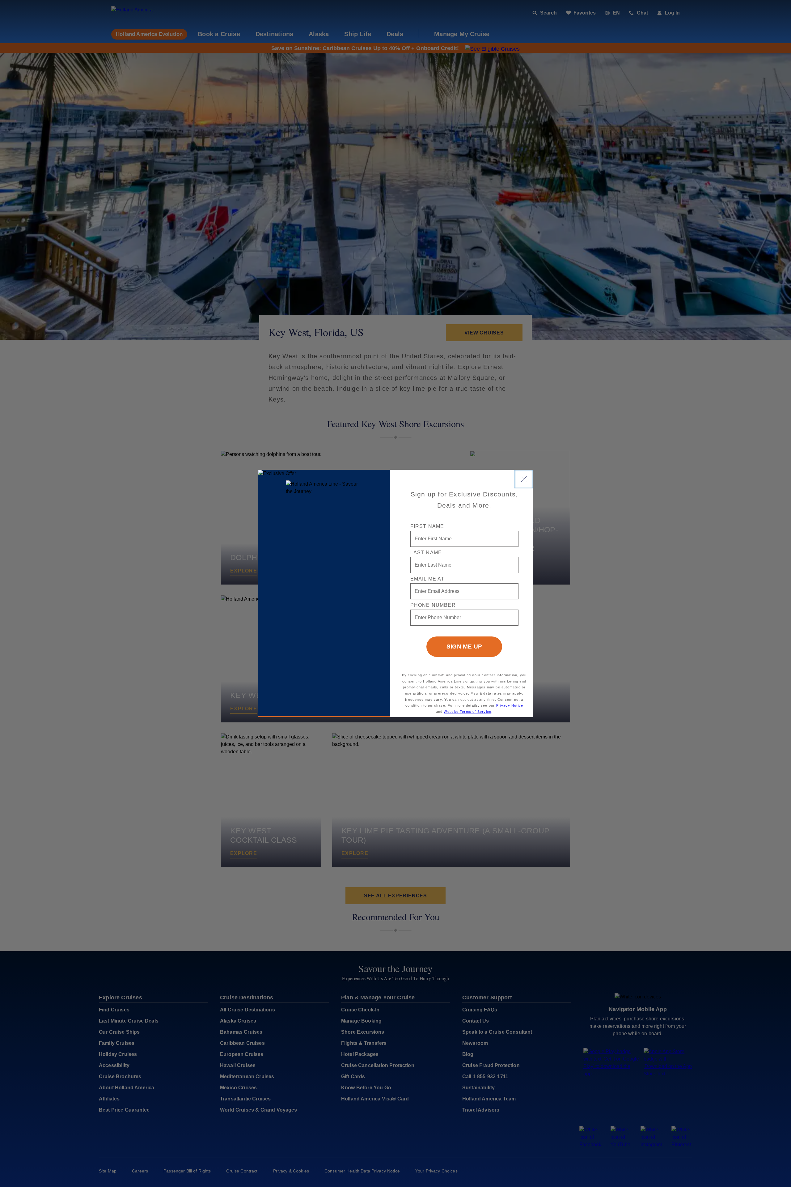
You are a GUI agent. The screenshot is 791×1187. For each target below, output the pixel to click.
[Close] (523, 479)
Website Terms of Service (467, 711)
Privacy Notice (509, 705)
